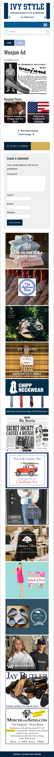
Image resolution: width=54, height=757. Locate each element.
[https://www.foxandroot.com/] (27, 339)
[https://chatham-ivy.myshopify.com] (27, 486)
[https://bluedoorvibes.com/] (27, 632)
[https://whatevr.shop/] (27, 669)
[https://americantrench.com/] (27, 559)
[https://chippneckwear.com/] (27, 413)
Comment (12, 173)
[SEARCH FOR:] (27, 31)
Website (11, 212)
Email (10, 203)
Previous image (29, 130)
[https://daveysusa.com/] (27, 523)
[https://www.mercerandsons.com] (27, 742)
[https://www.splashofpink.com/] (27, 596)
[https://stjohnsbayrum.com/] (27, 376)
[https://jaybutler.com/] (27, 705)
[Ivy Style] (27, 11)
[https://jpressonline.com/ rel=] (27, 266)
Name (10, 194)
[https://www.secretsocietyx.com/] (27, 449)
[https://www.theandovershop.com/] (27, 303)
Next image (24, 134)
